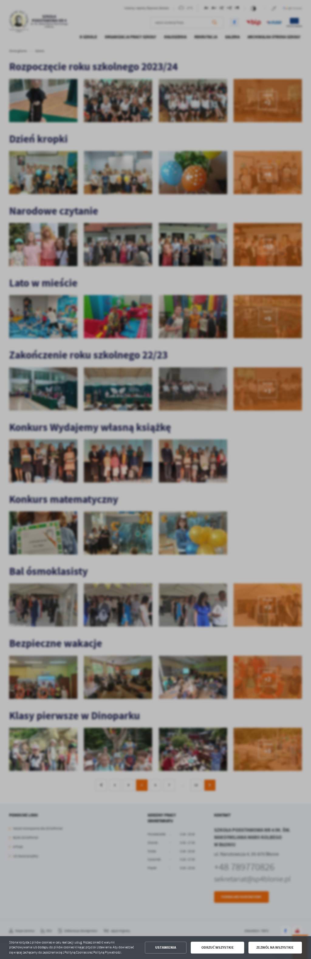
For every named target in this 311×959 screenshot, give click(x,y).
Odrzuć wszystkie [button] (217, 947)
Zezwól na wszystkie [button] (275, 947)
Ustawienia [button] (165, 947)
